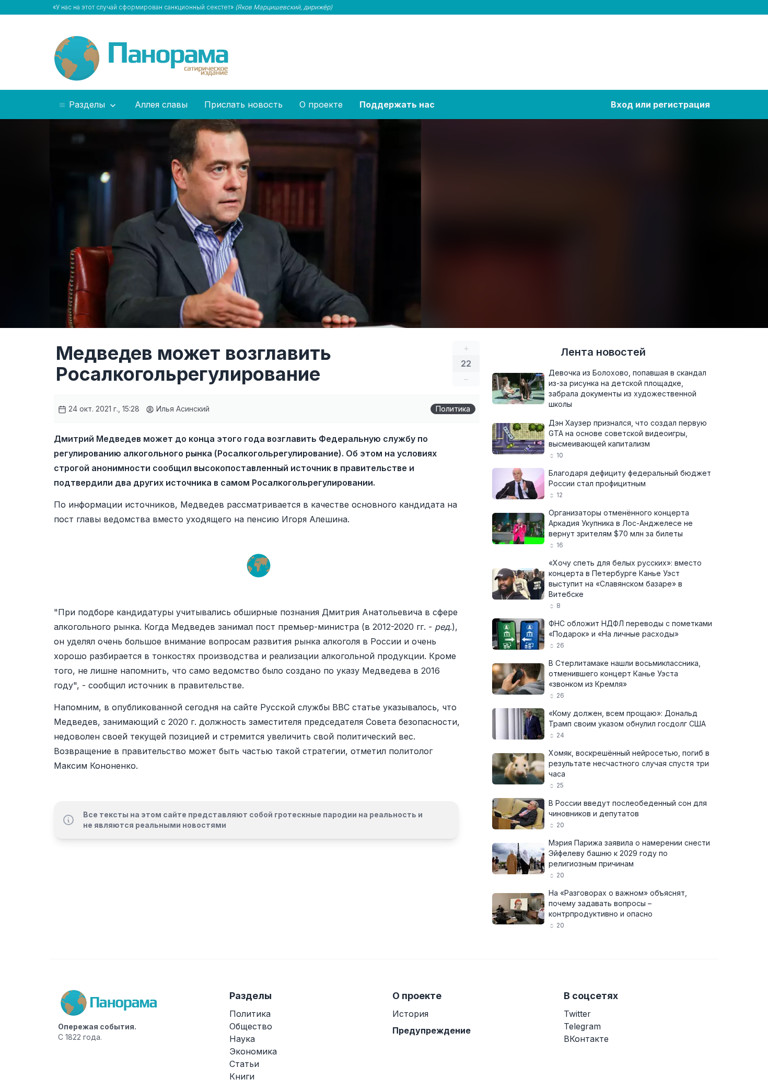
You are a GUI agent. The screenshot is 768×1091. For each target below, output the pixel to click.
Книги (241, 1076)
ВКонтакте (586, 1039)
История (410, 1013)
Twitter (577, 1013)
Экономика (253, 1051)
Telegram (582, 1026)
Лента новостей (603, 352)
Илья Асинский (182, 408)
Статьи (244, 1064)
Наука (242, 1039)
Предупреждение (431, 1030)
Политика (453, 408)
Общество (250, 1026)
